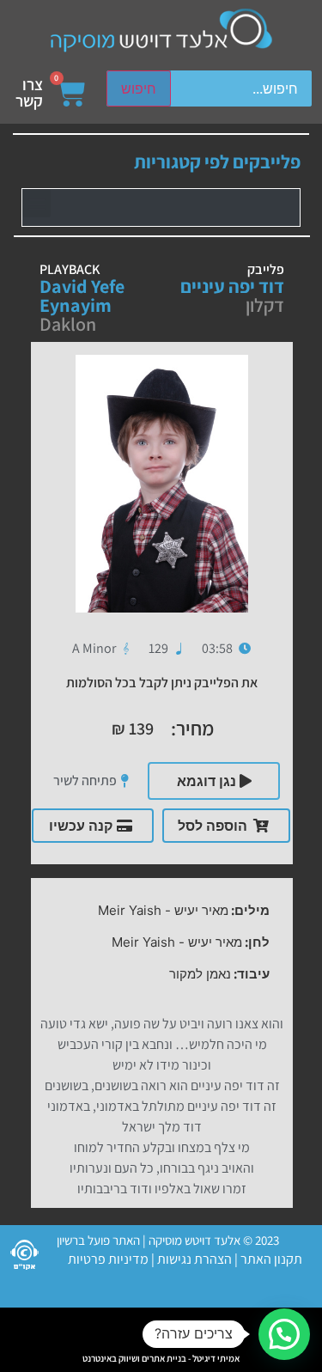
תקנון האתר (271, 1259)
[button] (36, 203)
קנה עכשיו (80, 825)
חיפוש (138, 88)
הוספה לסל (212, 825)
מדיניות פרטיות (108, 1259)
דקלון (265, 305)
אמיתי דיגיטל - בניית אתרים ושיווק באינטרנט (161, 1358)
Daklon (67, 324)
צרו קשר (29, 92)
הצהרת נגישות (193, 1259)
